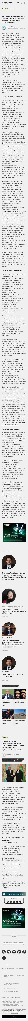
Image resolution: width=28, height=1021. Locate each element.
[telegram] (9, 952)
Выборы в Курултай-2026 (11, 991)
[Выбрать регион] (18, 3)
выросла (17, 886)
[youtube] (14, 952)
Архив (6, 972)
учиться (19, 500)
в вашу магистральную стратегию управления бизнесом (14, 422)
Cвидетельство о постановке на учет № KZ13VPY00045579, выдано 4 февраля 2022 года (12, 1005)
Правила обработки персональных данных (14, 976)
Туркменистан (18, 760)
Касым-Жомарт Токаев (8, 760)
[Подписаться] (25, 944)
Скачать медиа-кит (9, 988)
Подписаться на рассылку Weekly (13, 942)
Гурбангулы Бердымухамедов (9, 759)
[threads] (24, 952)
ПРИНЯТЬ (14, 1017)
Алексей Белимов (12, 27)
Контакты (7, 980)
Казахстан (21, 759)
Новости (5, 737)
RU (21, 3)
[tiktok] (19, 952)
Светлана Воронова (13, 755)
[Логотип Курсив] (7, 3)
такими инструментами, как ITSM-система (12, 300)
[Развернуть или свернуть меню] (25, 3)
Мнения (5, 9)
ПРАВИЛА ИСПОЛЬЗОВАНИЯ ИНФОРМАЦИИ (11, 984)
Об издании (7, 965)
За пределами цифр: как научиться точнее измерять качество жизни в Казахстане (14, 610)
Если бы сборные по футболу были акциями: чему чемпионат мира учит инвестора (13, 644)
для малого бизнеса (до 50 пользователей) (13, 186)
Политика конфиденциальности (14, 968)
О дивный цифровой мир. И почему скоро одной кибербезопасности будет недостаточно (14, 576)
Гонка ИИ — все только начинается (12, 676)
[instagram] (4, 952)
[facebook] (4, 958)
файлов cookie (14, 1013)
